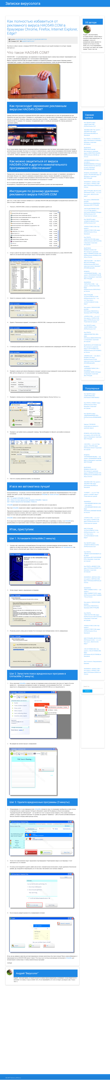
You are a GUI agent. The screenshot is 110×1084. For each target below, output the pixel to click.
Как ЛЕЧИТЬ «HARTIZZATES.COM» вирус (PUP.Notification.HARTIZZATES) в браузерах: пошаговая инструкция (92, 241)
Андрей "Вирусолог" (28, 41)
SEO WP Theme (9, 1078)
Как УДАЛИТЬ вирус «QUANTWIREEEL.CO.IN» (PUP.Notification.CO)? (90, 327)
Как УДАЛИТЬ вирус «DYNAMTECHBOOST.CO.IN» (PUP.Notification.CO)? (91, 221)
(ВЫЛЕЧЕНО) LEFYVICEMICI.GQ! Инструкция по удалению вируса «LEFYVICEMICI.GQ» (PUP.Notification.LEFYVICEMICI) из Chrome (92, 348)
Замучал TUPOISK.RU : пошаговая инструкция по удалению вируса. (91, 426)
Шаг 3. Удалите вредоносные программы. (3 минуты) (22, 501)
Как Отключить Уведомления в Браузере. (32, 10)
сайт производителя (66, 547)
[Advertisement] (92, 80)
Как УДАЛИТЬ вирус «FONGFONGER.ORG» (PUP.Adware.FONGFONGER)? (91, 395)
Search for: (87, 686)
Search (87, 691)
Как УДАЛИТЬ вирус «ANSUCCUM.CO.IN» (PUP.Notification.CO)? (90, 124)
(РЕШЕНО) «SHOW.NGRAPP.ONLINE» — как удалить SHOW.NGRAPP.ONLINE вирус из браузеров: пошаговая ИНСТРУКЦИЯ (92, 275)
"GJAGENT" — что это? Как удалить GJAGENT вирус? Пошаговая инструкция (91, 494)
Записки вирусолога (22, 3)
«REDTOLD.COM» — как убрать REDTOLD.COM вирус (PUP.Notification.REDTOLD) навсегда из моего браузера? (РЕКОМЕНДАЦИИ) (92, 264)
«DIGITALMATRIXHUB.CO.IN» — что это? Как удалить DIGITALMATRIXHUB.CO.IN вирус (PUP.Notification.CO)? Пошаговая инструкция (92, 212)
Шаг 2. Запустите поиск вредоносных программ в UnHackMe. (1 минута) (27, 500)
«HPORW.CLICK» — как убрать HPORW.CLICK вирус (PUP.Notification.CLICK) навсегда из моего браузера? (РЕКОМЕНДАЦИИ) (92, 359)
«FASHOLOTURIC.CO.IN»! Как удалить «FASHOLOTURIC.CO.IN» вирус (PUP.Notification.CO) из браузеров (92, 230)
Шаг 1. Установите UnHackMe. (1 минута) (18, 498)
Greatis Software (54, 494)
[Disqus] (42, 1008)
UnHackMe (45, 494)
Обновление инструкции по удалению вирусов (31, 39)
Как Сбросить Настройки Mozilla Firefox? (58, 10)
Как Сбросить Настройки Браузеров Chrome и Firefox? (87, 10)
